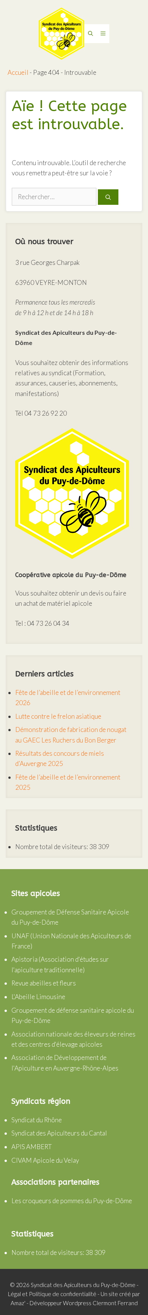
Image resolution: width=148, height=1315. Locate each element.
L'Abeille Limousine (38, 997)
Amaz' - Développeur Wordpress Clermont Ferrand (74, 1303)
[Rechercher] (108, 197)
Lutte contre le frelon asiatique (58, 716)
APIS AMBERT (31, 1147)
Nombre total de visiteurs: (52, 847)
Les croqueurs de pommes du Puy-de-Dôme (71, 1201)
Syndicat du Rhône (36, 1120)
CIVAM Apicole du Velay (45, 1160)
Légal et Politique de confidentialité (52, 1293)
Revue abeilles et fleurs (43, 983)
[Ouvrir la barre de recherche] (90, 33)
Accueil (18, 72)
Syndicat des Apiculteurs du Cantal (59, 1133)
